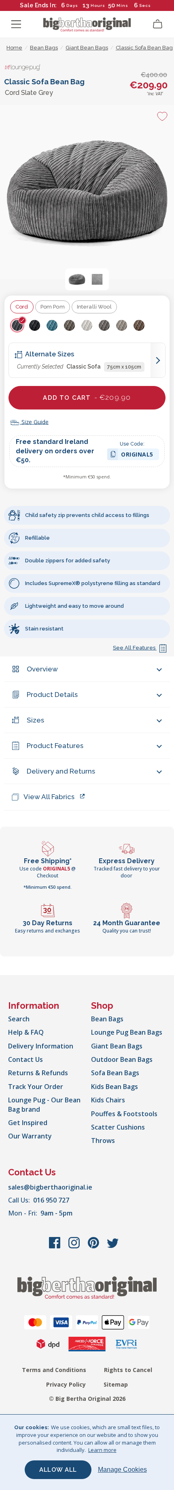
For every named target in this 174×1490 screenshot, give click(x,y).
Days (72, 5)
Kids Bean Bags (114, 1086)
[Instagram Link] (74, 1246)
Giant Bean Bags (116, 1046)
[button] (77, 279)
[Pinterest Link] (94, 1246)
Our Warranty (30, 1136)
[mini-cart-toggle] (158, 24)
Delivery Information (40, 1046)
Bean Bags (107, 1018)
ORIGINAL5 (137, 455)
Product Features (55, 746)
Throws (103, 1140)
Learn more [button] (102, 1450)
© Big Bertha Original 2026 (87, 1398)
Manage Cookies (122, 1469)
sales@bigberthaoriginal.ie (50, 1187)
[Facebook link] (55, 1246)
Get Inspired (27, 1122)
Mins (122, 5)
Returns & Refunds (38, 1072)
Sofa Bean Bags (115, 1072)
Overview (42, 669)
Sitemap (116, 1384)
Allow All (58, 1469)
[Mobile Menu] (16, 24)
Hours (98, 5)
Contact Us (25, 1059)
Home (14, 48)
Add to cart (87, 397)
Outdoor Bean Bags (122, 1059)
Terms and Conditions (54, 1370)
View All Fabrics (48, 797)
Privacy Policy (66, 1384)
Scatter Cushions (118, 1127)
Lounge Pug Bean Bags (126, 1032)
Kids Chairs (108, 1100)
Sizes (35, 720)
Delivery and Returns (61, 771)
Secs (145, 5)
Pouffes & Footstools (124, 1113)
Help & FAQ (26, 1032)
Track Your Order (35, 1086)
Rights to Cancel (128, 1370)
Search (19, 1018)
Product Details (52, 694)
